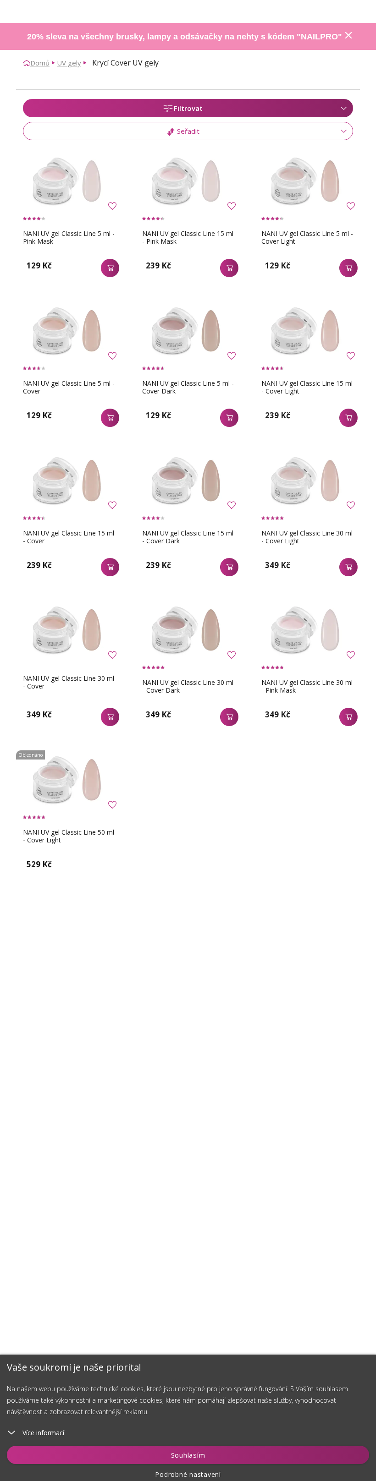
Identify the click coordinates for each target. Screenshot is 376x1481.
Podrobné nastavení (188, 1474)
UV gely (69, 63)
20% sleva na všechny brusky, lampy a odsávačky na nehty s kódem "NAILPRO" (184, 36)
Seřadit (187, 131)
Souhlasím (188, 1454)
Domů (40, 63)
